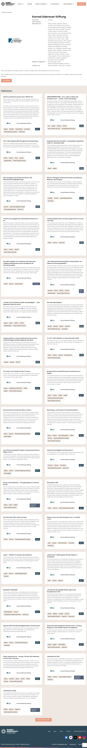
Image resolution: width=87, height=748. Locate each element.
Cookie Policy (72, 744)
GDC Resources (55, 4)
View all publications (43, 719)
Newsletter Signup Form (80, 731)
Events (61, 731)
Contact (81, 4)
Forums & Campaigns (40, 4)
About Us (20, 4)
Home (49, 731)
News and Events (68, 4)
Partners (29, 4)
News (55, 731)
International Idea (62, 744)
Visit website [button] (6, 80)
